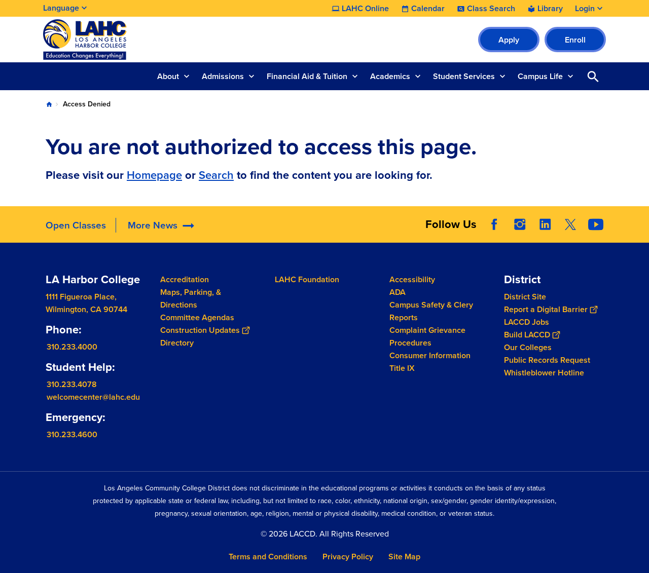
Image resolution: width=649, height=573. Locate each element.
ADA (397, 292)
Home (49, 104)
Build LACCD (527, 334)
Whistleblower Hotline (544, 372)
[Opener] (639, 232)
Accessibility (412, 279)
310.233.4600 (72, 434)
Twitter (570, 224)
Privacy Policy (347, 556)
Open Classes (76, 225)
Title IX (402, 368)
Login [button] (585, 8)
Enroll (575, 40)
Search (216, 175)
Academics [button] (390, 76)
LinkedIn (545, 224)
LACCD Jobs (526, 322)
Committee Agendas (197, 317)
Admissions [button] (223, 76)
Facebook (494, 224)
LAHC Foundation (307, 279)
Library (550, 8)
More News (152, 225)
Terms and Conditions (268, 556)
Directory (177, 343)
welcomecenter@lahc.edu (93, 397)
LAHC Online (365, 8)
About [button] (168, 76)
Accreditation (184, 279)
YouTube (595, 224)
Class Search (491, 8)
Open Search (593, 76)
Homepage (154, 175)
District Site (525, 296)
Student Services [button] (464, 76)
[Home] (153, 39)
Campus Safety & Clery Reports (431, 311)
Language (61, 8)
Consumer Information (430, 355)
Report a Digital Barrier (546, 309)
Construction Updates (200, 330)
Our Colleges (528, 347)
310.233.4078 (72, 384)
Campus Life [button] (540, 76)
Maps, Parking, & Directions (190, 298)
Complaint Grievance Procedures (427, 336)
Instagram (519, 224)
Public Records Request (547, 360)
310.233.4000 (72, 347)
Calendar (428, 8)
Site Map (404, 556)
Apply (508, 40)
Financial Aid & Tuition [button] (307, 76)
